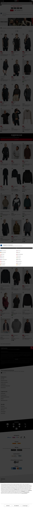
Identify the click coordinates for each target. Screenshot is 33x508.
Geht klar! (8, 505)
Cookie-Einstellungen (26, 492)
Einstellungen (25, 505)
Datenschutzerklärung (24, 493)
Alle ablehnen (16, 505)
